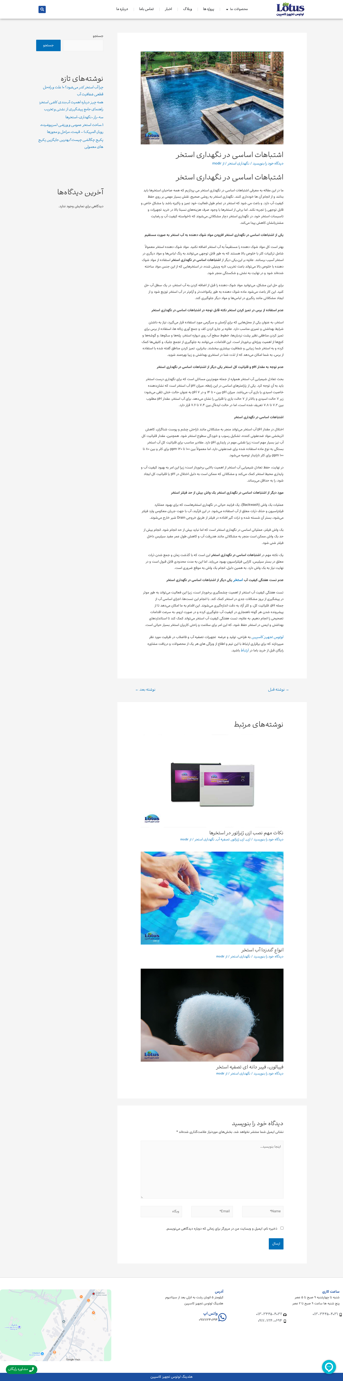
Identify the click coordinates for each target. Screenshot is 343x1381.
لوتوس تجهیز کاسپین (268, 637)
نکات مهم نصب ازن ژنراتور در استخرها (246, 833)
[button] (42, 9)
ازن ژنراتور (237, 840)
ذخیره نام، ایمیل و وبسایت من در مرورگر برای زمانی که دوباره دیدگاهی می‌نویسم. (221, 1228)
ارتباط (244, 650)
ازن (248, 840)
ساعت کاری (331, 1292)
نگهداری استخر (238, 164)
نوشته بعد (145, 689)
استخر (238, 580)
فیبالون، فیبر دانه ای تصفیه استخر (250, 1067)
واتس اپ (210, 1313)
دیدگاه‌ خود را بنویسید (268, 164)
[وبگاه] (161, 1213)
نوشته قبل (278, 689)
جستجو (98, 36)
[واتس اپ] (222, 1317)
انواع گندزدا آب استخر (263, 950)
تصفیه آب (223, 840)
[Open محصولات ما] (227, 9)
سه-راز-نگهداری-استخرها (84, 117)
